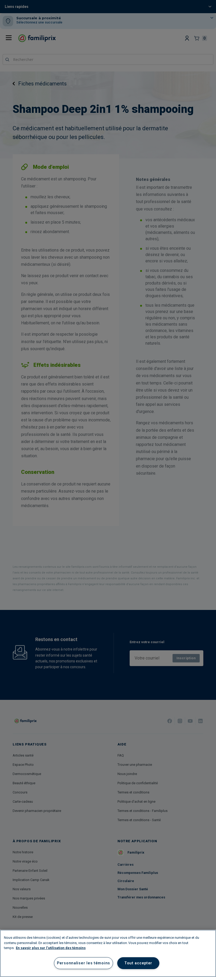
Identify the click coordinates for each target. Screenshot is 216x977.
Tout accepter (138, 963)
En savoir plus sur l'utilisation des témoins (51, 948)
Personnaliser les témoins (83, 963)
